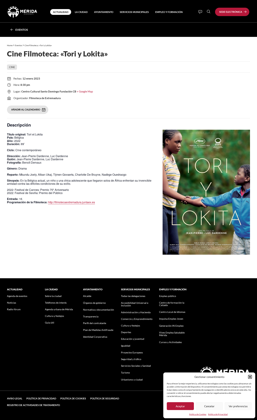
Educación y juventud (132, 338)
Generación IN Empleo (171, 325)
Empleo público (167, 296)
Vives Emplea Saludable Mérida (172, 334)
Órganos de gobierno (94, 302)
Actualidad (60, 11)
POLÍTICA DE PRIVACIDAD (41, 398)
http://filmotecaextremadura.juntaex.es (71, 202)
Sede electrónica (230, 11)
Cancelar (209, 406)
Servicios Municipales (134, 11)
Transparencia (90, 316)
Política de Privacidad (218, 414)
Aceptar (180, 406)
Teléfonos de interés (56, 302)
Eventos (21, 29)
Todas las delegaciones (133, 296)
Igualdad (125, 345)
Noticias (11, 302)
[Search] (208, 11)
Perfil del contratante (94, 323)
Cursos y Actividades (170, 342)
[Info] (200, 12)
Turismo (125, 372)
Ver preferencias (238, 406)
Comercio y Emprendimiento (136, 318)
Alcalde (87, 296)
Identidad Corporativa (95, 336)
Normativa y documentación (98, 309)
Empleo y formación (169, 11)
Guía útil (49, 322)
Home (10, 45)
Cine (12, 67)
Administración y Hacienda (136, 312)
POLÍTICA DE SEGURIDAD (104, 398)
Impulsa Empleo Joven (171, 318)
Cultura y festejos (54, 315)
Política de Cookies (197, 414)
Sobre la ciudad (53, 296)
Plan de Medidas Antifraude (98, 329)
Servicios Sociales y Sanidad (136, 365)
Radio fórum (14, 309)
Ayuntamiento (103, 11)
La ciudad (81, 11)
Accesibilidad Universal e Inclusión (134, 304)
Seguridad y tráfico (131, 359)
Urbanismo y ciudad (132, 379)
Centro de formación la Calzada (171, 304)
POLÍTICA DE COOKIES (73, 398)
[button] (250, 377)
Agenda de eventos (17, 296)
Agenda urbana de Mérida (59, 309)
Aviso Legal (14, 398)
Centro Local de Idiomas (172, 311)
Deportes (126, 332)
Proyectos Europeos (132, 352)
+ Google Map (85, 91)
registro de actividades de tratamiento (33, 405)
